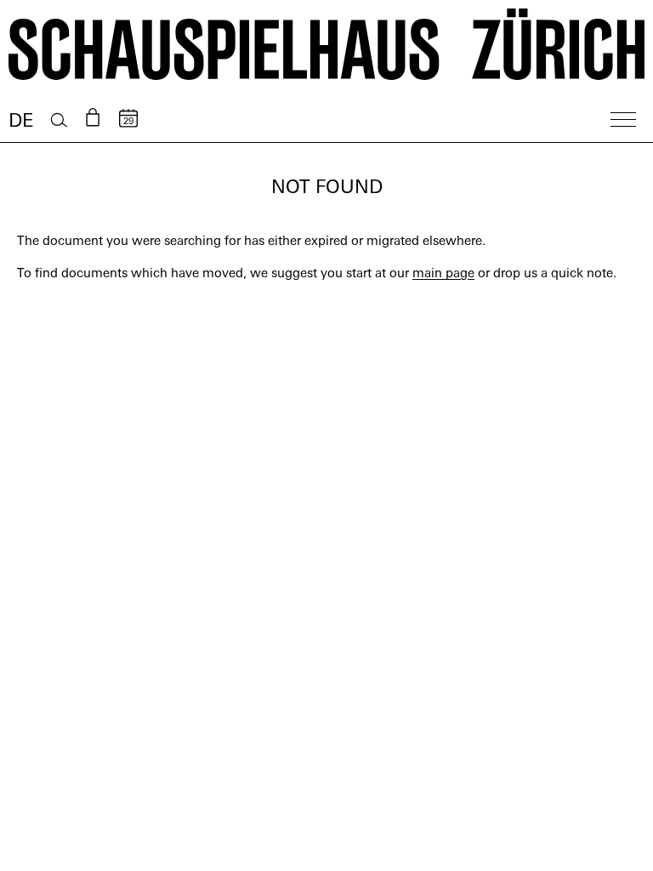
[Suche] (59, 120)
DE (21, 122)
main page (443, 274)
